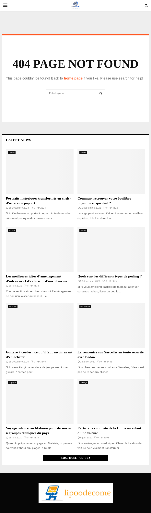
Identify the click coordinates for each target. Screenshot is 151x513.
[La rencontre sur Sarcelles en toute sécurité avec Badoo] (111, 325)
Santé (83, 153)
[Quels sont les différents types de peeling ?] (111, 249)
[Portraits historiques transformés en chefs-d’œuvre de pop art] (40, 171)
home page (73, 78)
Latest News (18, 140)
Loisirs (12, 153)
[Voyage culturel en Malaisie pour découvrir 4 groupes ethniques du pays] (40, 401)
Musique (13, 306)
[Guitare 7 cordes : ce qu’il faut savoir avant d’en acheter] (40, 325)
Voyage (12, 382)
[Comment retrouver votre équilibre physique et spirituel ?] (111, 171)
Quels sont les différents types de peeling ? (109, 276)
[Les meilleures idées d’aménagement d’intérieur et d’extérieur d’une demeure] (40, 249)
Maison (12, 230)
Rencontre (85, 306)
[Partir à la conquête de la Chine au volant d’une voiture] (111, 401)
